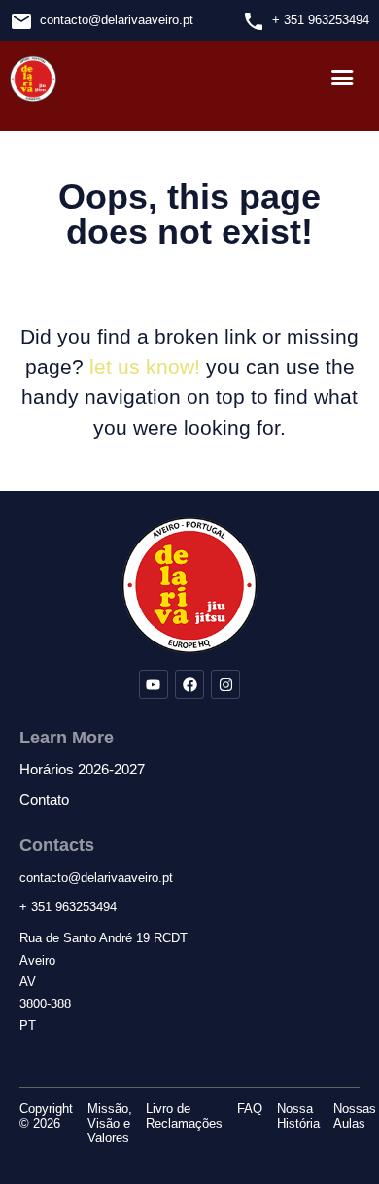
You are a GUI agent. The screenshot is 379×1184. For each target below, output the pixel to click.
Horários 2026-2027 (82, 769)
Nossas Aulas (354, 1116)
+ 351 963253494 (320, 20)
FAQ (249, 1109)
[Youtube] (153, 684)
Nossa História (298, 1116)
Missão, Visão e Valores (109, 1123)
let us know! (144, 366)
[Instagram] (225, 684)
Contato (44, 799)
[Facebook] (189, 684)
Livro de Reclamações (184, 1116)
